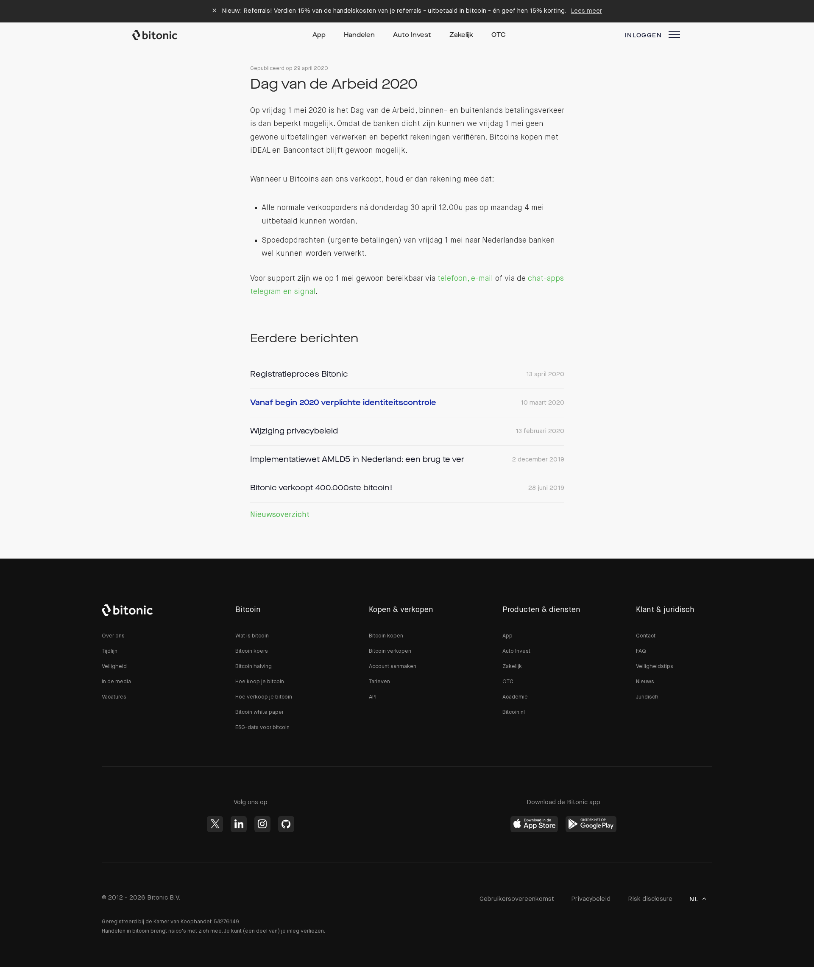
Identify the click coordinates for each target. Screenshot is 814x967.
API (372, 697)
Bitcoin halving (253, 666)
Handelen (359, 35)
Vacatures (114, 697)
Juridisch (647, 697)
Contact (645, 636)
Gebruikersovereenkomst (516, 899)
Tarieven (379, 682)
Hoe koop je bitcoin (259, 682)
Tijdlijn (109, 651)
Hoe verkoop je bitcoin (263, 697)
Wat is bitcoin (252, 636)
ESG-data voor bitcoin (262, 727)
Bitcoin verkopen (390, 651)
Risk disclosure (650, 899)
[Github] (286, 824)
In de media (116, 682)
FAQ (641, 651)
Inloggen (643, 36)
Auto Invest (412, 35)
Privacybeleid (590, 899)
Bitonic (162, 35)
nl (694, 900)
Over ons (113, 636)
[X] (215, 824)
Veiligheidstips (654, 666)
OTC (498, 35)
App (319, 35)
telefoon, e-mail (465, 278)
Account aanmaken (392, 666)
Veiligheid (114, 666)
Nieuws (645, 682)
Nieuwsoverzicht (279, 515)
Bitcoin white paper (259, 712)
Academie (515, 697)
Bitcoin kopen (386, 636)
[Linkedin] (239, 824)
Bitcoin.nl (513, 712)
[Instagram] (262, 824)
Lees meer (586, 11)
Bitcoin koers (251, 651)
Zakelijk (461, 35)
